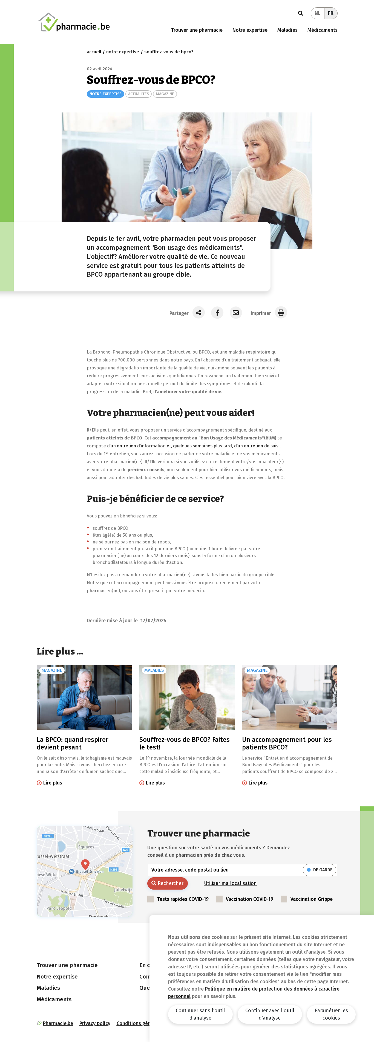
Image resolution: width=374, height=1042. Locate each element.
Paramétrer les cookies (331, 1014)
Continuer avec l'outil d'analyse (269, 1014)
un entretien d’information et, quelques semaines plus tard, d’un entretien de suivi (195, 445)
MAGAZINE (165, 94)
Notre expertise (249, 30)
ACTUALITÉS (138, 94)
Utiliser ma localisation (230, 883)
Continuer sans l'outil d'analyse (200, 1014)
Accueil (94, 51)
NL (317, 13)
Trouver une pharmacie (197, 30)
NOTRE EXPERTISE (106, 94)
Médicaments (322, 30)
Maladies (287, 30)
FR (330, 13)
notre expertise (122, 51)
